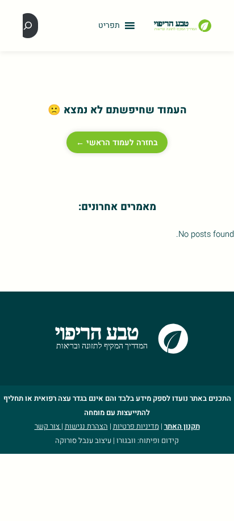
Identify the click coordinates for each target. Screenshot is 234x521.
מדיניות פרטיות (136, 426)
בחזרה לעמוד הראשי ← (117, 143)
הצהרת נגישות (86, 426)
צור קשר (48, 426)
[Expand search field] (28, 25)
